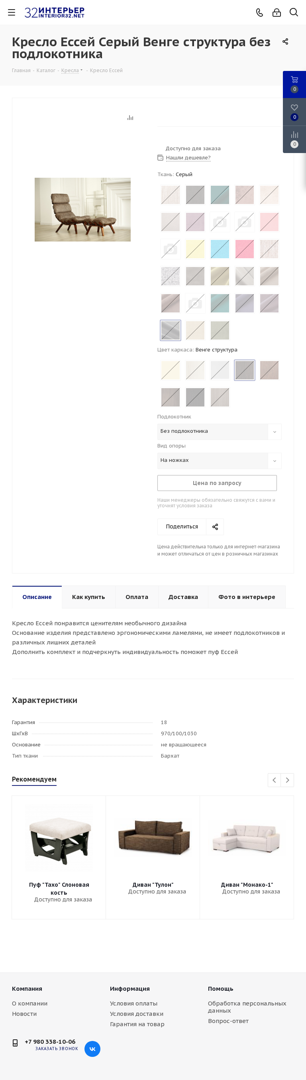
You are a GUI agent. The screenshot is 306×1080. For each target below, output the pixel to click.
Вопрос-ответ (228, 1021)
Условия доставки (136, 1013)
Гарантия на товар (137, 1024)
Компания (27, 988)
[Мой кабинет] (277, 12)
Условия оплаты (133, 1003)
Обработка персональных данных (247, 1006)
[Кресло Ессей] (83, 209)
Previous (274, 780)
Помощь (220, 988)
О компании (29, 1003)
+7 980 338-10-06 (50, 1041)
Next (287, 780)
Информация (130, 988)
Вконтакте (92, 1049)
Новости (24, 1013)
